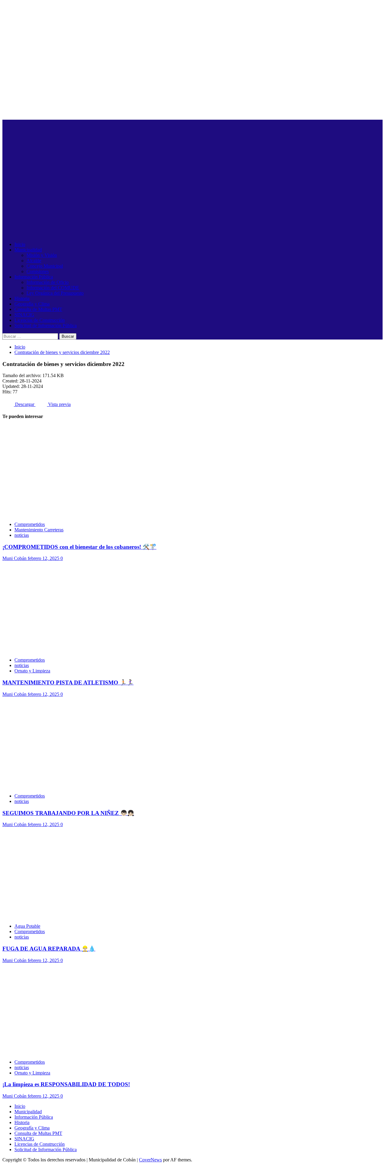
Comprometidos (29, 524)
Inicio (19, 244)
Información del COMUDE (52, 287)
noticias (21, 535)
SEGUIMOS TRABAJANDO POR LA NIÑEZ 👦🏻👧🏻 (68, 813)
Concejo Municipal (44, 266)
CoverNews (150, 1159)
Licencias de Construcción (39, 320)
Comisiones (37, 271)
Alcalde (33, 260)
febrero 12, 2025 (44, 558)
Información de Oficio (47, 282)
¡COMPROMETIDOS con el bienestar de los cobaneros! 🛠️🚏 (79, 547)
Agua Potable (27, 926)
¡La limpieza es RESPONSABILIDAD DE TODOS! (66, 1084)
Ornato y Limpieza (32, 670)
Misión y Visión (41, 255)
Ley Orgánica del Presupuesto (55, 293)
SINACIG (24, 314)
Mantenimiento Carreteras (38, 529)
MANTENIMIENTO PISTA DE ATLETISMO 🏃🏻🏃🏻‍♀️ (68, 682)
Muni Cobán (15, 558)
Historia (21, 298)
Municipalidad (28, 249)
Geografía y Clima (32, 303)
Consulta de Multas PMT (38, 309)
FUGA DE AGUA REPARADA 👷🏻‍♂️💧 (48, 948)
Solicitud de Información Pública (45, 325)
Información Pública (33, 276)
